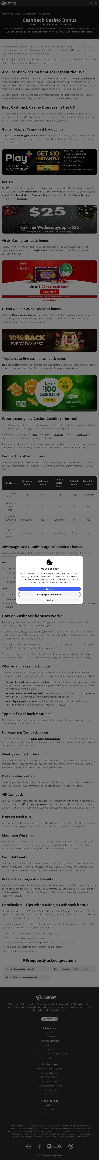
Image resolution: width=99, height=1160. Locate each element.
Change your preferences (49, 594)
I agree (49, 589)
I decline (49, 600)
